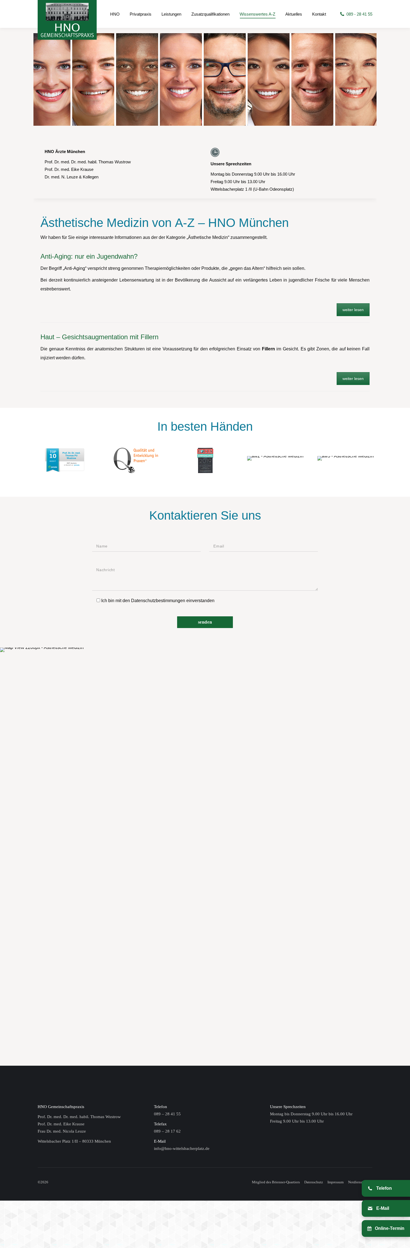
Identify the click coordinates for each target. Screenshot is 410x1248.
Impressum (335, 1182)
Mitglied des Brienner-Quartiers (276, 1182)
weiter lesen (353, 309)
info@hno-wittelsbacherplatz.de (181, 1148)
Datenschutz (313, 1182)
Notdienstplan (359, 1182)
